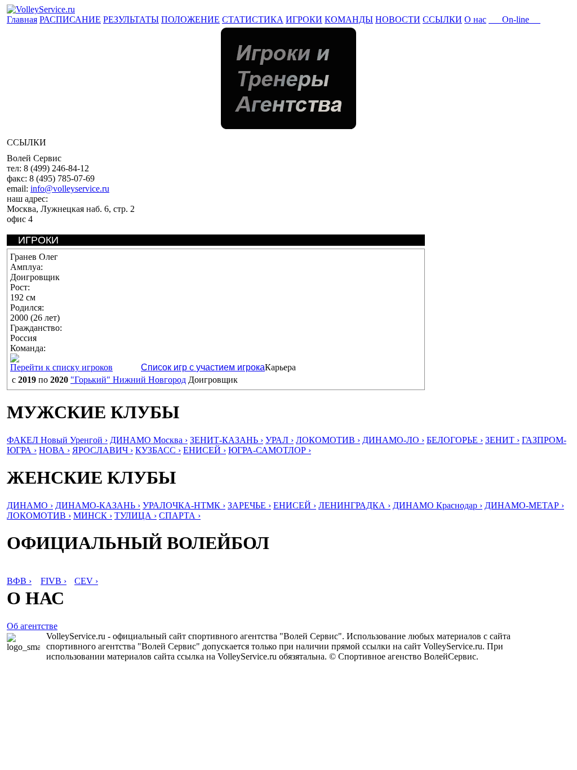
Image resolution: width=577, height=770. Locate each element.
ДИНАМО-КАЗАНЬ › (97, 505)
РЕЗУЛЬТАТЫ (131, 19)
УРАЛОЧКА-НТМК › (184, 505)
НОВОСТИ (397, 19)
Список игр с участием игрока (203, 367)
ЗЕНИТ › (502, 440)
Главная (22, 19)
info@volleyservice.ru (69, 188)
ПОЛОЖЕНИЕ (190, 19)
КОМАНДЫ (349, 19)
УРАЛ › (279, 440)
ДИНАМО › (30, 505)
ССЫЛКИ (442, 19)
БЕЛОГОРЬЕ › (455, 440)
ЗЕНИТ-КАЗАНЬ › (226, 440)
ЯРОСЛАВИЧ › (102, 450)
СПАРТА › (180, 515)
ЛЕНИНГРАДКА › (354, 505)
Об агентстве (32, 626)
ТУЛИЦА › (135, 515)
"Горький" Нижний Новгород (128, 379)
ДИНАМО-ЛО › (393, 440)
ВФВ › (19, 581)
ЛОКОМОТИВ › (328, 440)
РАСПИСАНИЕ (70, 19)
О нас (475, 19)
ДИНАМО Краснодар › (437, 505)
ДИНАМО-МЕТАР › (524, 505)
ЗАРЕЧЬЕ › (249, 505)
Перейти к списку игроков (61, 367)
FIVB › (53, 581)
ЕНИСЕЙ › (204, 450)
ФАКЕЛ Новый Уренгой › (57, 440)
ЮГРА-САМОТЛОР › (269, 450)
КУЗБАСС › (158, 450)
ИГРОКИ (304, 19)
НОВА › (54, 450)
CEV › (86, 581)
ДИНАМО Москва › (149, 440)
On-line (514, 19)
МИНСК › (92, 515)
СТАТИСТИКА (252, 19)
